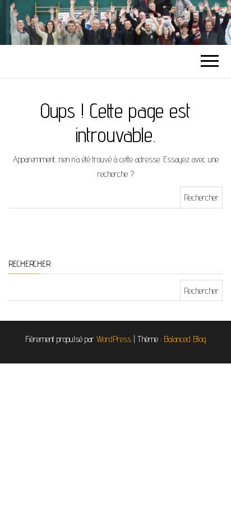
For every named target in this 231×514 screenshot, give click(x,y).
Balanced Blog (185, 339)
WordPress (113, 339)
